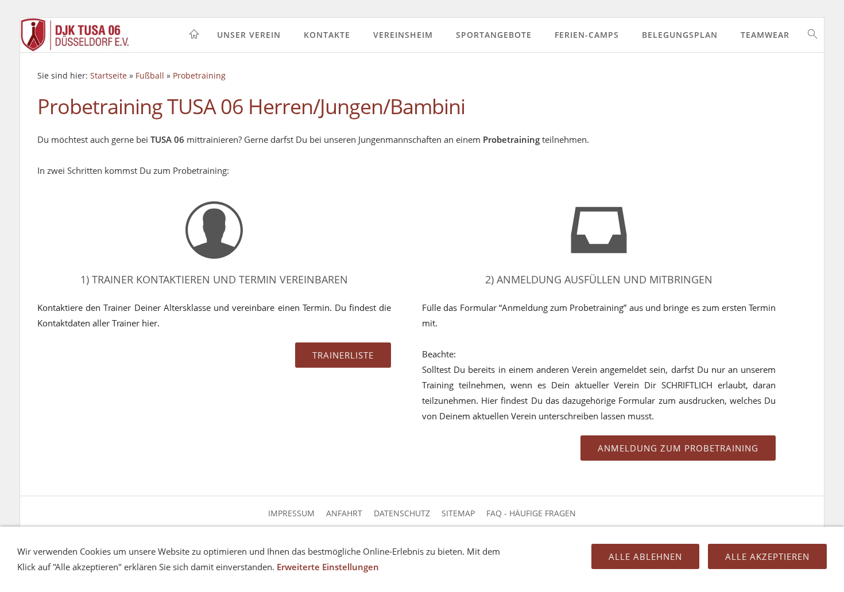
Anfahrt (344, 513)
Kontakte (327, 34)
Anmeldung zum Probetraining (678, 448)
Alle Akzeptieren (767, 556)
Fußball (149, 76)
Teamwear (765, 34)
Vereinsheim (403, 34)
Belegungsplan (680, 34)
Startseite (108, 76)
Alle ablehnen (645, 556)
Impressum (291, 513)
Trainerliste (343, 355)
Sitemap (458, 513)
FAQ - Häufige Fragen (531, 513)
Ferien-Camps (587, 34)
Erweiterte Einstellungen (328, 566)
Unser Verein (249, 34)
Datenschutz (402, 513)
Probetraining (199, 76)
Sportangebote (494, 34)
